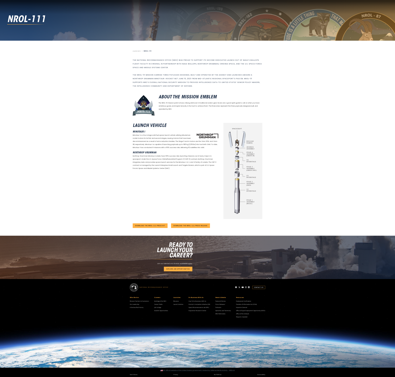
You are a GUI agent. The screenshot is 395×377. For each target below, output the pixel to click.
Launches (137, 51)
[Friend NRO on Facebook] (236, 287)
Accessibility (261, 374)
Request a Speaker (242, 317)
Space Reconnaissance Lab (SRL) (199, 307)
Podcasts (218, 307)
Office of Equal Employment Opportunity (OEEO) (250, 310)
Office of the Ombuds (242, 314)
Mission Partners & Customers (139, 301)
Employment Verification (243, 301)
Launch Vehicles (178, 304)
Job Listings (157, 307)
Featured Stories (220, 301)
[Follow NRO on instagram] (246, 287)
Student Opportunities (161, 310)
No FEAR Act (217, 374)
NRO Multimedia (220, 314)
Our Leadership (134, 304)
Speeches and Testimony (223, 310)
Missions (176, 301)
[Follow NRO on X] (239, 287)
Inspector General (241, 307)
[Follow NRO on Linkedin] (249, 287)
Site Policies (134, 374)
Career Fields (158, 304)
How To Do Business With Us (197, 301)
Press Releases (220, 304)
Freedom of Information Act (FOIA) (246, 304)
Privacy (175, 374)
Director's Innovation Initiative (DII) (199, 304)
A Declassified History (136, 307)
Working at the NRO (160, 301)
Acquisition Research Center (197, 310)
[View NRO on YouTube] (243, 287)
